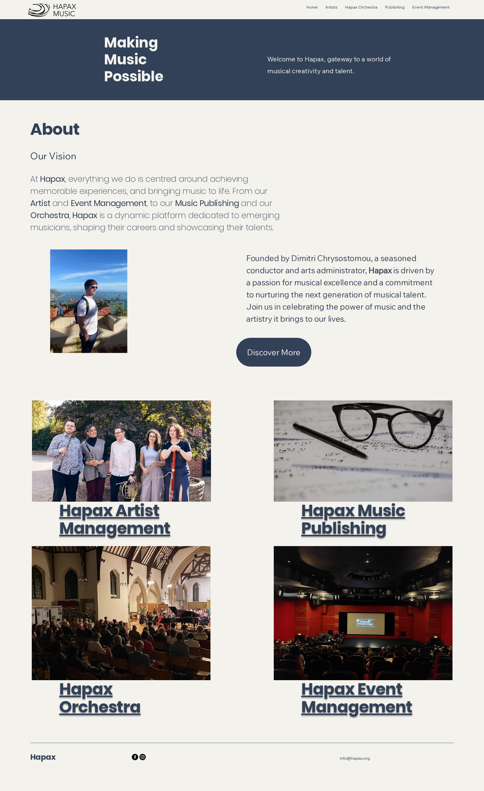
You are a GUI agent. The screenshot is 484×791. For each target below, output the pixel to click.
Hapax (42, 757)
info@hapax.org (355, 758)
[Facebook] (135, 757)
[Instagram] (142, 757)
